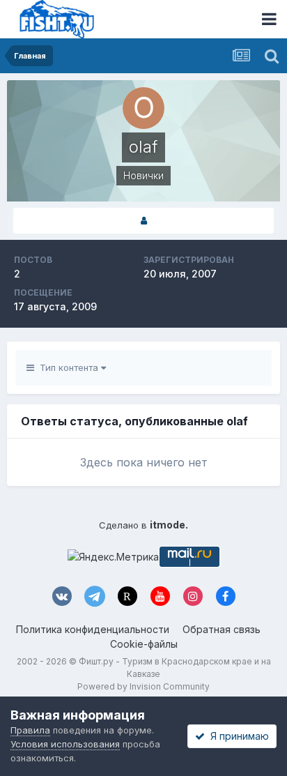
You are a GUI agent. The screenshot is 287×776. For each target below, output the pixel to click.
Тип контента (67, 367)
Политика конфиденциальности (92, 629)
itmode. (169, 525)
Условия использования (65, 744)
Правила (30, 730)
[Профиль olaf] (143, 220)
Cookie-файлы (144, 644)
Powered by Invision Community (143, 686)
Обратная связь (222, 629)
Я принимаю (237, 736)
